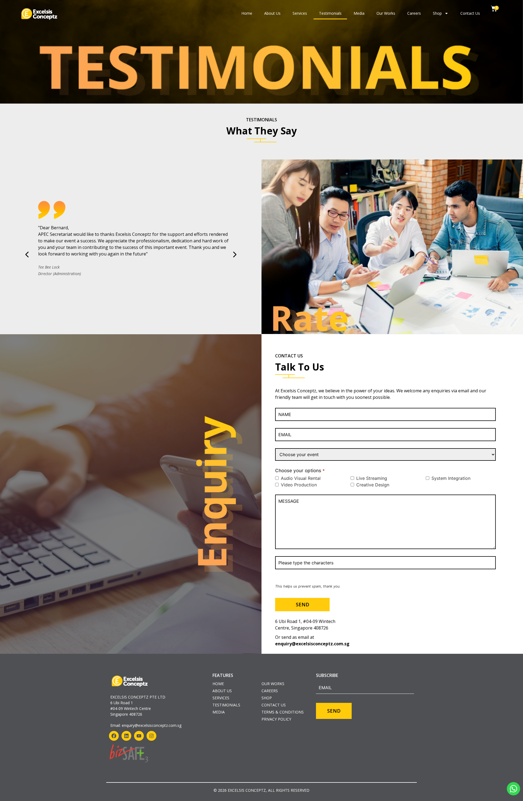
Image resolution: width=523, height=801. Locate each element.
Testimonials (330, 13)
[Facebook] (114, 736)
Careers (414, 13)
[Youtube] (139, 736)
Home (246, 13)
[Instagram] (151, 736)
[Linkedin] (126, 736)
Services (300, 13)
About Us (272, 13)
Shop (437, 13)
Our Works (385, 13)
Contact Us (470, 13)
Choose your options (300, 470)
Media (359, 13)
